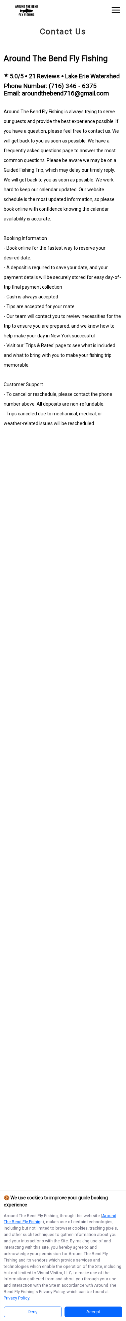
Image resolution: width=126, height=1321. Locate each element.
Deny (33, 1312)
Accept (93, 1312)
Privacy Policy (16, 1298)
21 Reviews (44, 76)
